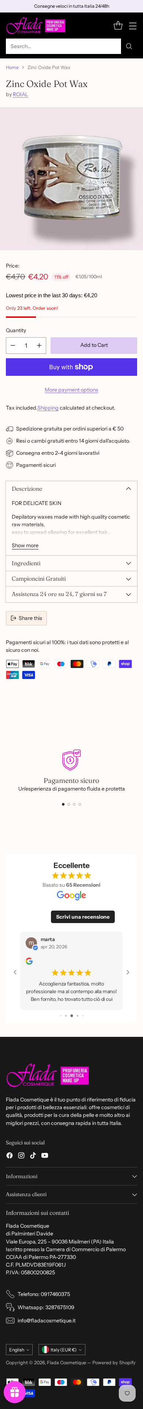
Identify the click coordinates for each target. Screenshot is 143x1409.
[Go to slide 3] (66, 1016)
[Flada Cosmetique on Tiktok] (33, 1156)
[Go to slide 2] (60, 1015)
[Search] (129, 46)
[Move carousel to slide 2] (68, 804)
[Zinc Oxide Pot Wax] (71, 178)
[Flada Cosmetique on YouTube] (44, 1156)
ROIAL (20, 94)
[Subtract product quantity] (12, 345)
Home (12, 67)
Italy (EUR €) (64, 1349)
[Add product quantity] (39, 345)
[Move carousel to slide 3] (74, 804)
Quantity (16, 330)
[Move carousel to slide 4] (79, 804)
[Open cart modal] (117, 25)
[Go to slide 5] (77, 1016)
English (16, 1349)
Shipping (48, 407)
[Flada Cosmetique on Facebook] (9, 1156)
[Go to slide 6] (82, 1015)
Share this (30, 618)
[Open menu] (132, 25)
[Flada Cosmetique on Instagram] (21, 1156)
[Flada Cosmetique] (36, 25)
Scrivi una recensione (83, 917)
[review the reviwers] (29, 963)
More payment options (71, 389)
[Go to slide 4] (71, 1015)
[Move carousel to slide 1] (63, 804)
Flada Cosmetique (66, 1362)
